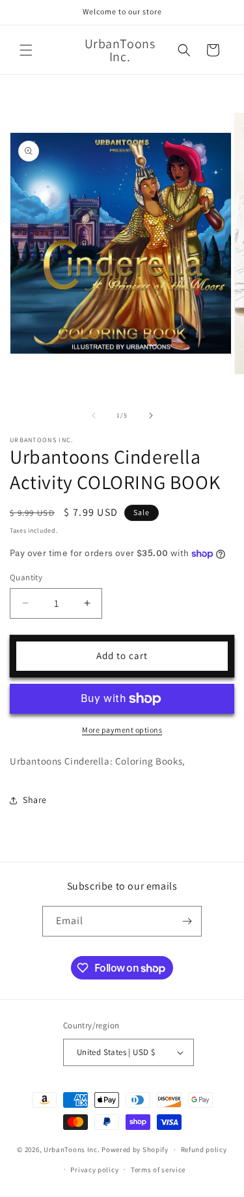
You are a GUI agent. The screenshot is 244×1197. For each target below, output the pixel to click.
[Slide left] (93, 415)
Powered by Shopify (135, 1149)
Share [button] (35, 800)
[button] (26, 50)
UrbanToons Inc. (72, 1149)
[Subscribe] (186, 921)
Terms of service (158, 1169)
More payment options (122, 730)
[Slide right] (151, 415)
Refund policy (204, 1149)
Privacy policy (94, 1169)
